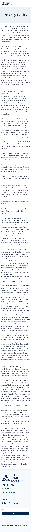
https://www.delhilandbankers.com (12, 35)
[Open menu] (27, 3)
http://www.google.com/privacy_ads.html (14, 405)
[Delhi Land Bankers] (7, 3)
